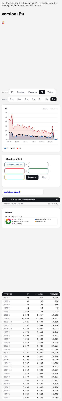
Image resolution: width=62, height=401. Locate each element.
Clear (44, 177)
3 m (19, 99)
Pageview (32, 92)
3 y (47, 99)
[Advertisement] (31, 56)
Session (20, 92)
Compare (32, 177)
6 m (26, 99)
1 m (12, 99)
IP (12, 92)
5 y (53, 99)
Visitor (50, 92)
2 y (40, 99)
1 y (33, 99)
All (42, 92)
